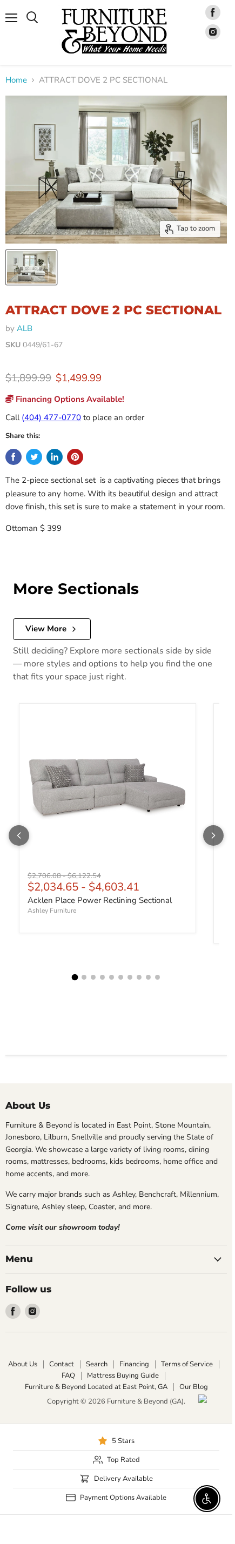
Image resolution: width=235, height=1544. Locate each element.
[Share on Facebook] (13, 457)
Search (97, 1364)
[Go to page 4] (102, 977)
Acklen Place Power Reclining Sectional (100, 900)
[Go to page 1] (75, 977)
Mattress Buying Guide (123, 1375)
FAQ (68, 1375)
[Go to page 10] (157, 977)
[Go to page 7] (129, 977)
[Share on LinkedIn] (54, 457)
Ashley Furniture (52, 910)
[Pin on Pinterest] (75, 457)
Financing (134, 1364)
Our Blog (193, 1387)
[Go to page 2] (84, 977)
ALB (24, 328)
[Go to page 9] (148, 977)
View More (45, 628)
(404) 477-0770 (51, 417)
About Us (22, 1364)
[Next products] (213, 835)
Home (16, 80)
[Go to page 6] (120, 977)
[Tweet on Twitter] (34, 457)
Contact (61, 1364)
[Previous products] (19, 835)
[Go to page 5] (111, 977)
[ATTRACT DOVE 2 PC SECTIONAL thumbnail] (31, 267)
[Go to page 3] (93, 977)
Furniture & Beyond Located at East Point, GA (96, 1387)
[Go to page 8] (139, 977)
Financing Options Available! (69, 399)
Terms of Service (187, 1364)
